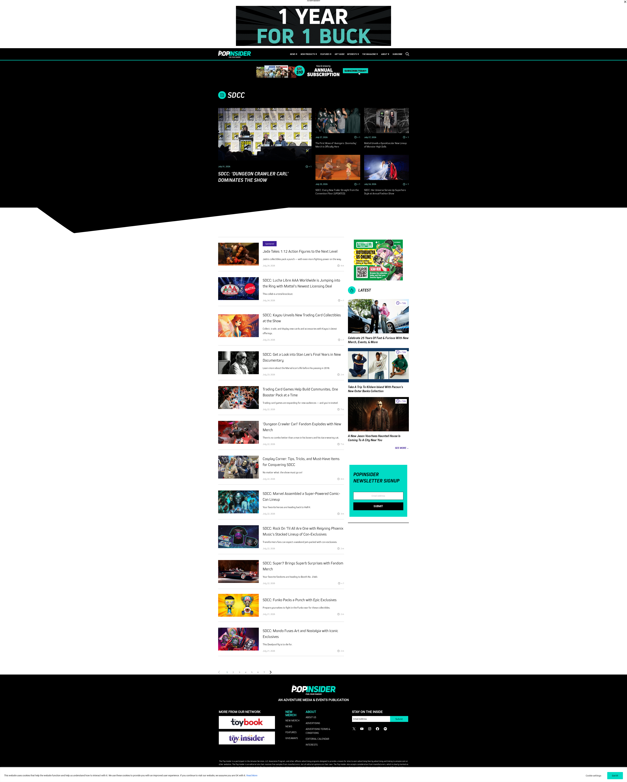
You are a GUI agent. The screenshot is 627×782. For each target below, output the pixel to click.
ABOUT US (311, 717)
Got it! (615, 775)
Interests (352, 54)
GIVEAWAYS (291, 738)
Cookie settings (593, 775)
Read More (251, 775)
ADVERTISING (313, 723)
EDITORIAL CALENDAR (317, 738)
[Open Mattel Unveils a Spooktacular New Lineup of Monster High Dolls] (386, 120)
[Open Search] (407, 54)
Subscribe (397, 54)
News (292, 54)
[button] (233, 672)
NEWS (288, 726)
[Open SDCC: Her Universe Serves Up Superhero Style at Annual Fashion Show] (386, 167)
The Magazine (369, 54)
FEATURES (291, 732)
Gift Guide (340, 54)
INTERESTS (312, 744)
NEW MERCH (292, 720)
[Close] (625, 2)
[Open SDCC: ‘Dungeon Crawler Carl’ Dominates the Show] (265, 134)
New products (308, 54)
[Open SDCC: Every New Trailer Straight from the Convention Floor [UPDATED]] (337, 167)
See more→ (402, 447)
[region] (313, 774)
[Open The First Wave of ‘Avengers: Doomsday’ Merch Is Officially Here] (337, 120)
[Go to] (238, 254)
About (384, 54)
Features (325, 54)
